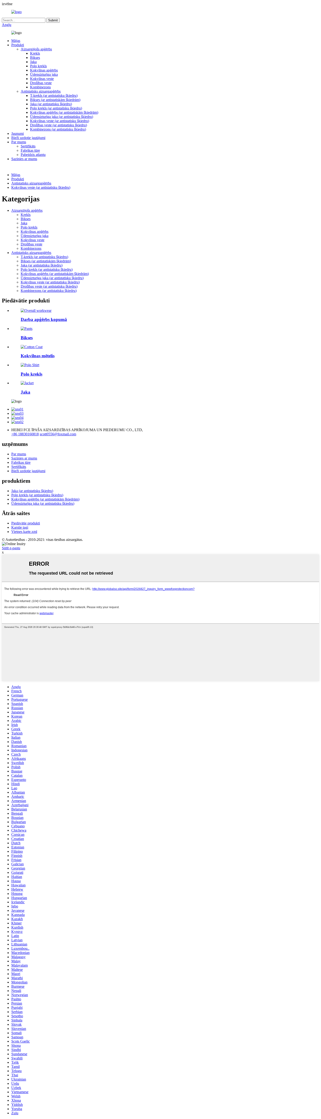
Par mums (18, 142)
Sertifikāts (28, 146)
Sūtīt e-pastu (11, 548)
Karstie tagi (19, 527)
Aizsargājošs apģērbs (36, 49)
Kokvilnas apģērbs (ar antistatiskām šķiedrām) (64, 112)
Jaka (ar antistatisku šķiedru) (51, 104)
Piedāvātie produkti (25, 523)
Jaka (33, 62)
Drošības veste (41, 83)
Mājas (15, 41)
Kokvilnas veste (42, 79)
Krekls (35, 53)
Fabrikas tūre (30, 150)
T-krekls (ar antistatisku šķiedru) (54, 96)
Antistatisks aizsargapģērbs (41, 91)
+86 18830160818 (25, 434)
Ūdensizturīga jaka (44, 74)
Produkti (17, 45)
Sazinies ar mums (24, 159)
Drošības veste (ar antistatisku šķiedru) (58, 125)
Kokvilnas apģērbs (44, 70)
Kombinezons (40, 87)
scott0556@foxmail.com (58, 434)
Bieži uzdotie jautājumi (28, 138)
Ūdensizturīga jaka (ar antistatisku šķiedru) (61, 117)
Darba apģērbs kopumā (44, 319)
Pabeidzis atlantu (33, 155)
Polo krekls (38, 66)
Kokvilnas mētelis (38, 355)
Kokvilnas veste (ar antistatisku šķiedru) (59, 121)
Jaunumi (17, 134)
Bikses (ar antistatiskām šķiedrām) (55, 100)
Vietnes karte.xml (24, 532)
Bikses (35, 58)
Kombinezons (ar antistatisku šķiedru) (58, 129)
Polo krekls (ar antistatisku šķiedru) (56, 108)
